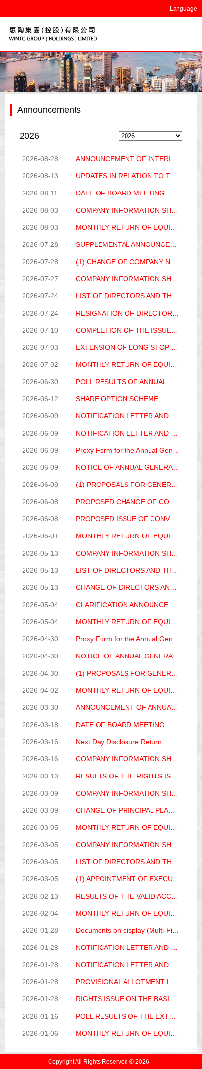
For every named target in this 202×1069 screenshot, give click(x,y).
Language (183, 8)
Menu (187, 34)
